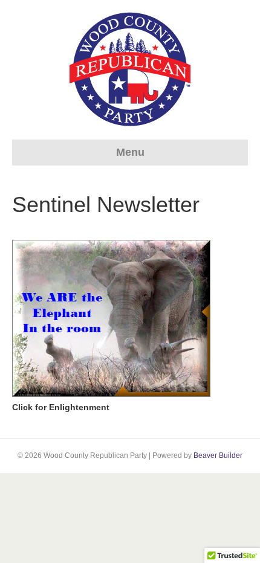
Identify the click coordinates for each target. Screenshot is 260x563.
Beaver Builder (217, 455)
